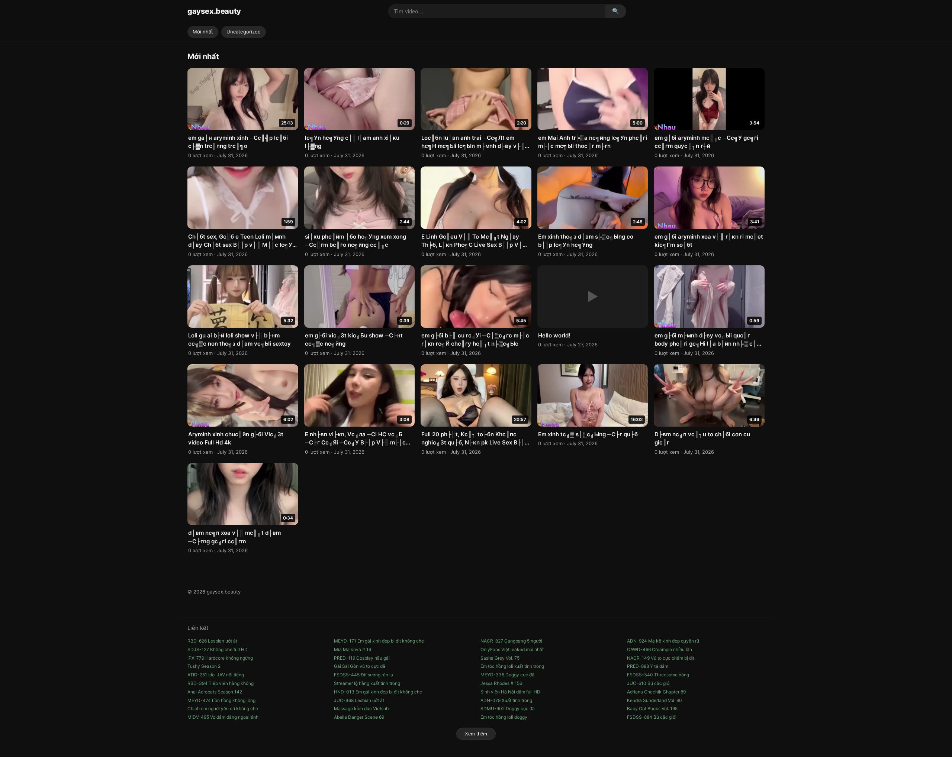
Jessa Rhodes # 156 (501, 683)
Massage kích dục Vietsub (361, 708)
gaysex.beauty (214, 11)
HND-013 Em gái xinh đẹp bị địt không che (378, 692)
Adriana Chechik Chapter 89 (656, 692)
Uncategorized (243, 32)
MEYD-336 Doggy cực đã (507, 674)
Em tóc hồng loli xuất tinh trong (512, 666)
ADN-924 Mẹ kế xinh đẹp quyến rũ (663, 641)
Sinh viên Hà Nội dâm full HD (510, 692)
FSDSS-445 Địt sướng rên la (363, 674)
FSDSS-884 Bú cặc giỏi (651, 717)
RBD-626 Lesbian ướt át (212, 641)
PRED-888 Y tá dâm (647, 666)
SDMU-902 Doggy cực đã (507, 708)
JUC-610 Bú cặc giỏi (648, 683)
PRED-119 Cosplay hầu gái (362, 658)
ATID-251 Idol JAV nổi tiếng (215, 674)
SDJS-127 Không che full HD (217, 649)
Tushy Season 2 (204, 666)
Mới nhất (203, 32)
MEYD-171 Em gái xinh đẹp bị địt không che (379, 641)
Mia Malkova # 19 (352, 649)
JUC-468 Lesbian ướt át (359, 700)
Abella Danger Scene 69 (359, 717)
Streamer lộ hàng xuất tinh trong (367, 683)
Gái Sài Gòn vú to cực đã (359, 666)
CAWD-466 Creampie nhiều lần (659, 649)
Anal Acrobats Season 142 (214, 692)
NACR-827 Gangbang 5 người (511, 641)
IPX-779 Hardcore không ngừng (220, 658)
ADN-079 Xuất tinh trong (506, 700)
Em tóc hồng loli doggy (503, 717)
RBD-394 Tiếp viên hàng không (220, 683)
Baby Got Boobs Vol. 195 (652, 708)
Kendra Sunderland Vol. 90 (654, 700)
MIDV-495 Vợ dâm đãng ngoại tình (222, 717)
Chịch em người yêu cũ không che (222, 708)
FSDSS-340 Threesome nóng (658, 674)
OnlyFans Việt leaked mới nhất (512, 649)
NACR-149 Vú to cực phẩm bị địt (660, 658)
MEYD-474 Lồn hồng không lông (221, 700)
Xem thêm (476, 734)
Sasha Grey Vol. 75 (500, 658)
